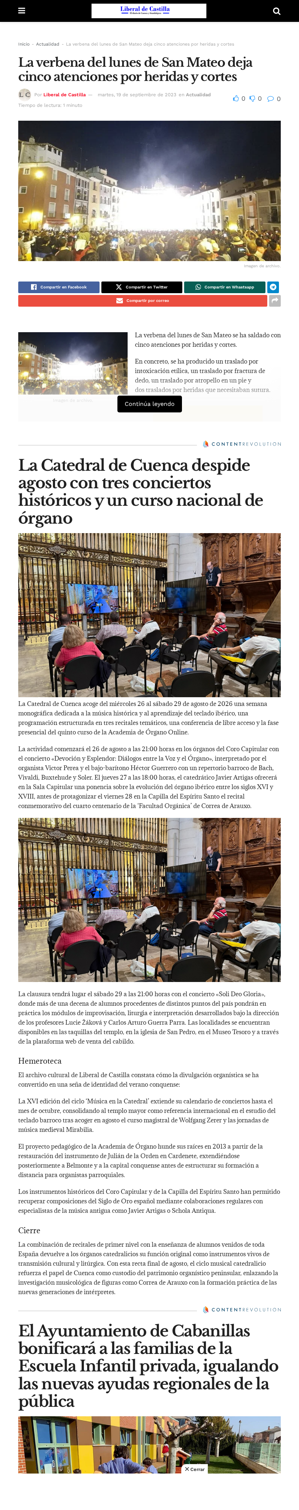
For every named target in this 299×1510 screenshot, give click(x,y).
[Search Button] (277, 11)
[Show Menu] (21, 11)
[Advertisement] (149, 1492)
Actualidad (47, 44)
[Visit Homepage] (149, 11)
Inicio (24, 44)
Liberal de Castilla (64, 94)
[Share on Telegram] (273, 287)
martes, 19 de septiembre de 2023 (137, 94)
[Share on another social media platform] (275, 301)
